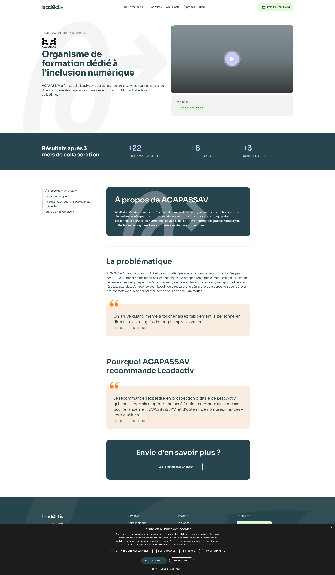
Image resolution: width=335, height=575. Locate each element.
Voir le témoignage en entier (175, 466)
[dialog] (167, 549)
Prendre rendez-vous (278, 6)
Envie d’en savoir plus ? (59, 211)
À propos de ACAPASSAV (61, 190)
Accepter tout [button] (154, 560)
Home (46, 33)
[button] (145, 7)
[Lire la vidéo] (232, 59)
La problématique (56, 196)
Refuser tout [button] (181, 560)
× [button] (331, 527)
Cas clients (172, 7)
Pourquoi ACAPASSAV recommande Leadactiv (67, 204)
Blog (202, 7)
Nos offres (155, 7)
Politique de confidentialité (200, 544)
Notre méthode (133, 7)
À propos (189, 7)
